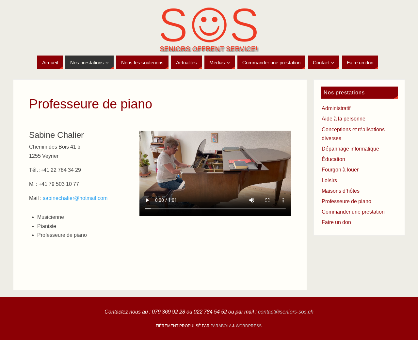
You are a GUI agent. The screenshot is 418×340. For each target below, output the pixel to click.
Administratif (336, 108)
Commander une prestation (353, 212)
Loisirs (329, 180)
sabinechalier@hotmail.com (75, 198)
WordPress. (249, 326)
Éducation (333, 159)
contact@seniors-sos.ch (286, 312)
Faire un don (336, 222)
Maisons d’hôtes (341, 191)
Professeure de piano (346, 201)
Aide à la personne (343, 118)
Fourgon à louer (340, 169)
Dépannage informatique (350, 149)
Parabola (221, 326)
